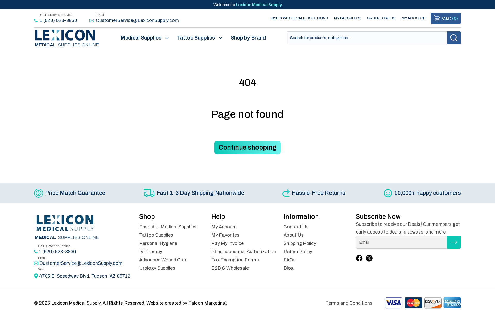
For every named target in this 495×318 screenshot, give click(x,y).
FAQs (290, 259)
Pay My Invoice (227, 243)
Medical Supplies (141, 38)
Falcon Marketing (207, 303)
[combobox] (374, 37)
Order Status (381, 18)
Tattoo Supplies (196, 38)
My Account (414, 18)
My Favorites (347, 18)
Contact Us (296, 226)
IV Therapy (150, 251)
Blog (289, 268)
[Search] (454, 37)
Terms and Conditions (349, 303)
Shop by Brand (248, 38)
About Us (294, 235)
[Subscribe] (454, 242)
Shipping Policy (300, 243)
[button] (446, 18)
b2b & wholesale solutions (299, 18)
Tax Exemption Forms (235, 259)
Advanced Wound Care (163, 259)
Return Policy (298, 251)
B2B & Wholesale (230, 268)
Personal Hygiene (158, 243)
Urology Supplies (157, 268)
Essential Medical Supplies (167, 226)
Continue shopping (248, 147)
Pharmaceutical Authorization (243, 251)
